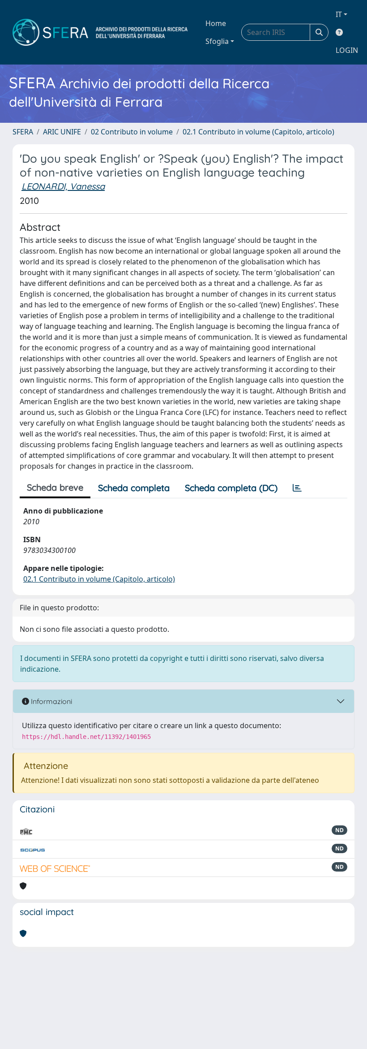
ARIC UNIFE (62, 132)
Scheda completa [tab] (134, 487)
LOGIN (347, 50)
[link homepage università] (100, 32)
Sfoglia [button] (217, 41)
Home (215, 23)
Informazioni (50, 701)
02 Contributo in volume (132, 132)
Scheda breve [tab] (55, 487)
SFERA (23, 132)
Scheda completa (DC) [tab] (231, 487)
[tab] (297, 488)
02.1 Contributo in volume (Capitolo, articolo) (258, 132)
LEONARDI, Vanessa (63, 186)
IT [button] (339, 14)
